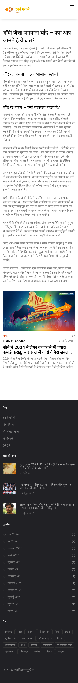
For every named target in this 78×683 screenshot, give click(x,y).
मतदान (61, 651)
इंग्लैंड (67, 631)
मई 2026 (41, 541)
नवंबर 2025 (41, 569)
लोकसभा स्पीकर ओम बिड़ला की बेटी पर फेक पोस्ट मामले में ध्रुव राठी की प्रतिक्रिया (47, 506)
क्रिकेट (8, 631)
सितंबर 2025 (41, 583)
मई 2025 (41, 611)
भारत (20, 631)
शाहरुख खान (27, 638)
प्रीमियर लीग (11, 638)
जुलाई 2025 (41, 597)
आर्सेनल (37, 651)
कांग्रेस (34, 645)
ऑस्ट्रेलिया (10, 645)
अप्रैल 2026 (41, 548)
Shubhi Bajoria (15, 340)
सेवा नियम (8, 424)
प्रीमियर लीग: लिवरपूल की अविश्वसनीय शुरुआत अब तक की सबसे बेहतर (45, 486)
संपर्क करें (8, 438)
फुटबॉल (31, 631)
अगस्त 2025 (41, 590)
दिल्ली (59, 638)
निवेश (57, 631)
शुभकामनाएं (10, 651)
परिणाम (49, 651)
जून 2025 (41, 604)
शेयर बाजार (44, 631)
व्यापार (5, 336)
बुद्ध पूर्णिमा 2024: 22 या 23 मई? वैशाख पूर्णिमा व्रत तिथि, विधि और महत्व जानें (47, 466)
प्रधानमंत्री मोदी (64, 645)
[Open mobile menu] (74, 7)
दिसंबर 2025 (41, 562)
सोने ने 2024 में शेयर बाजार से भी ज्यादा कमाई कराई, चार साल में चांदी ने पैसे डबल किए (35, 350)
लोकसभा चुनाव (45, 638)
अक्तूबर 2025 (41, 576)
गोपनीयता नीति (11, 431)
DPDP (6, 445)
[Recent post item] (9, 468)
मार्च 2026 (41, 555)
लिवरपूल (24, 651)
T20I (23, 645)
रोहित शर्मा (47, 645)
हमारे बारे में (9, 417)
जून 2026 (41, 534)
